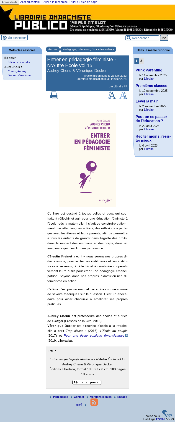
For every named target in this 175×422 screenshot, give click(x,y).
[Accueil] (87, 32)
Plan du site (61, 396)
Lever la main (147, 101)
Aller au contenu (30, 2)
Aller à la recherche (56, 2)
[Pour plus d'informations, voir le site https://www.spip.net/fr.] (167, 416)
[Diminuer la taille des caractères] (123, 98)
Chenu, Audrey (17, 71)
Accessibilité (9, 2)
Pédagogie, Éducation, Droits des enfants (88, 49)
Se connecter (17, 37)
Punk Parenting (149, 70)
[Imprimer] (54, 98)
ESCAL (160, 419)
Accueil (52, 49)
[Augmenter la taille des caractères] (112, 98)
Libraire (118, 86)
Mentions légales (101, 396)
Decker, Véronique (19, 75)
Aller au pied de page (84, 2)
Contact (79, 396)
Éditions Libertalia (19, 62)
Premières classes (151, 86)
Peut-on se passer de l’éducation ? (151, 119)
